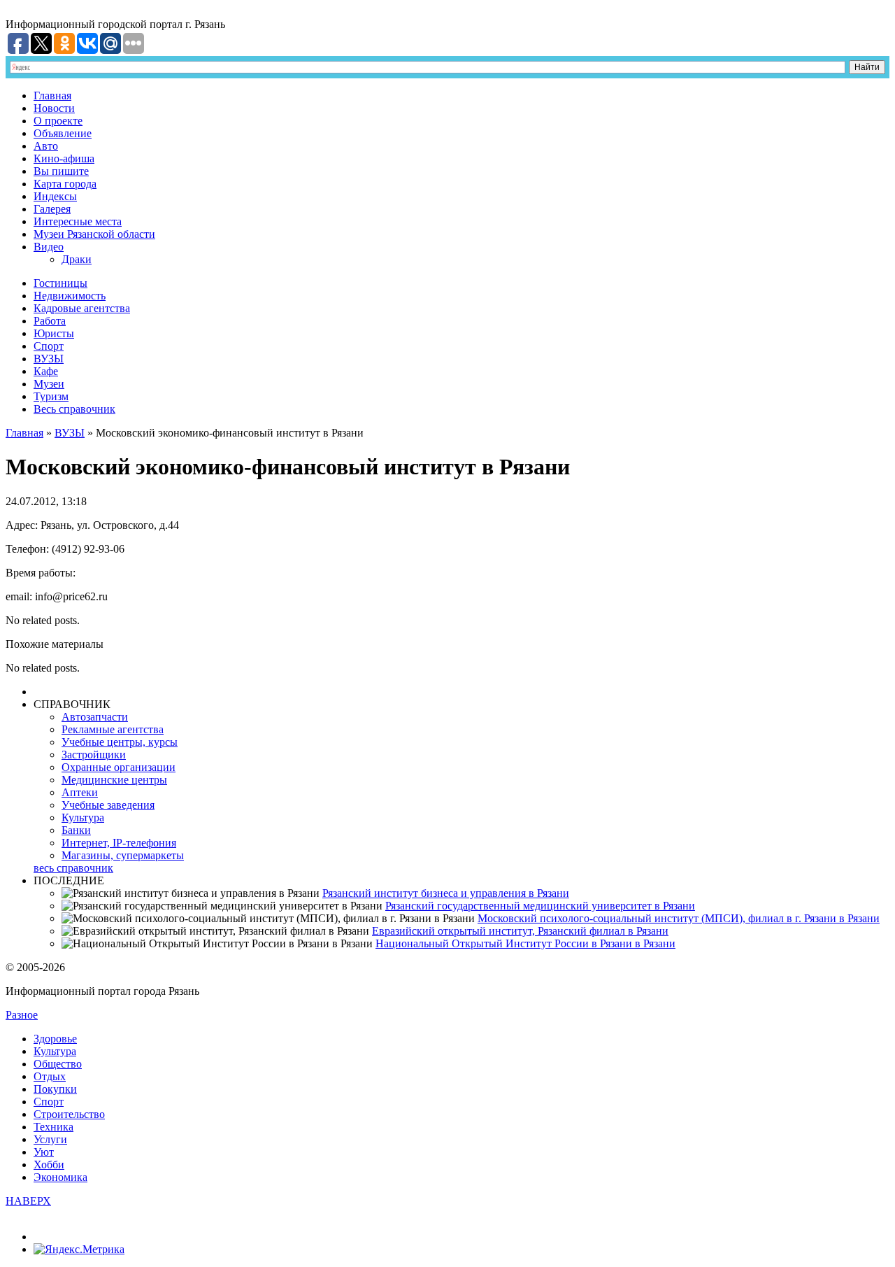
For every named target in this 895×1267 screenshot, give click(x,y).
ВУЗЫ (49, 358)
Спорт (49, 346)
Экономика (60, 1177)
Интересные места (78, 221)
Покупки (55, 1089)
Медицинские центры (114, 780)
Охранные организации (119, 767)
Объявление (63, 133)
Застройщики (94, 754)
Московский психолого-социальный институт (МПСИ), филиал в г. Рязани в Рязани (679, 918)
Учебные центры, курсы (120, 742)
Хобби (49, 1164)
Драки (77, 259)
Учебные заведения (108, 805)
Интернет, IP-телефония (119, 843)
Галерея (52, 209)
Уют (44, 1152)
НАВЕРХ (28, 1201)
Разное (22, 1015)
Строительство (69, 1114)
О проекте (58, 121)
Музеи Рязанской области (94, 234)
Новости (54, 108)
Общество (58, 1064)
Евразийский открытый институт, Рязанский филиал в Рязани (520, 931)
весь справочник (73, 868)
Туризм (51, 396)
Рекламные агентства (113, 729)
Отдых (50, 1076)
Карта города (65, 184)
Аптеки (80, 792)
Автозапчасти (95, 717)
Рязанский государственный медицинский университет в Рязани (540, 906)
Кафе (46, 371)
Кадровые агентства (82, 308)
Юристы (54, 333)
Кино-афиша (64, 158)
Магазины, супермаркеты (123, 855)
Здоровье (55, 1039)
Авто (46, 146)
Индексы (55, 196)
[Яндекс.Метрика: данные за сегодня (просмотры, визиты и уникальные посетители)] (79, 1249)
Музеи (49, 384)
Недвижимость (70, 296)
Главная (52, 95)
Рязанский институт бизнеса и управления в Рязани (445, 893)
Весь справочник (74, 409)
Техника (53, 1127)
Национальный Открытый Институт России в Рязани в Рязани (525, 943)
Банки (76, 830)
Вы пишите (61, 171)
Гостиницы (60, 283)
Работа (50, 321)
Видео (49, 247)
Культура (83, 817)
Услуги (50, 1139)
